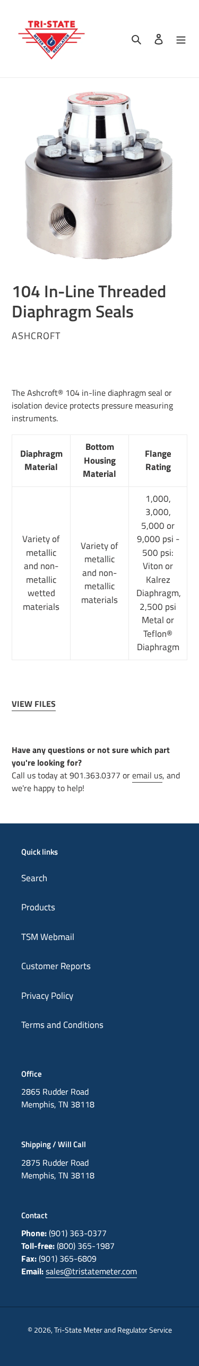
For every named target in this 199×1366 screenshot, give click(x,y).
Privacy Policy (47, 996)
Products (38, 907)
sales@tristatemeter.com (91, 1271)
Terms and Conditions (62, 1025)
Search (34, 878)
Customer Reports (56, 966)
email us (147, 775)
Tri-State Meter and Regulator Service (113, 1329)
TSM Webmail (47, 937)
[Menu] (181, 38)
